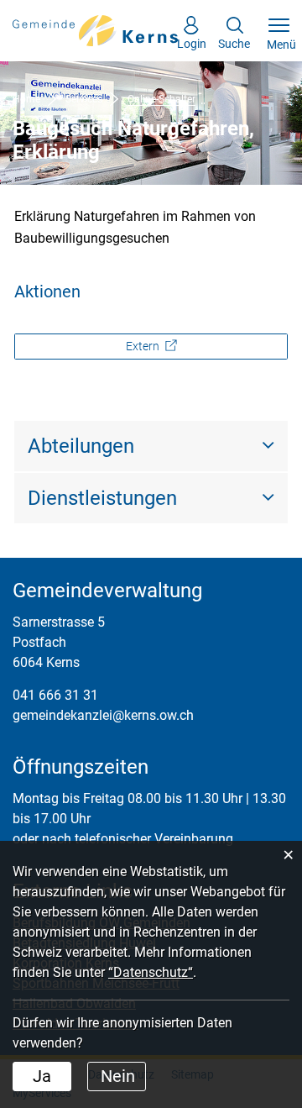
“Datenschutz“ (150, 972)
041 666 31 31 (55, 695)
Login (191, 38)
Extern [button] (144, 346)
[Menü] (278, 26)
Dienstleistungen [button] (102, 498)
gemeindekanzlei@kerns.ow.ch (103, 715)
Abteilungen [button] (81, 446)
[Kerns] (96, 30)
